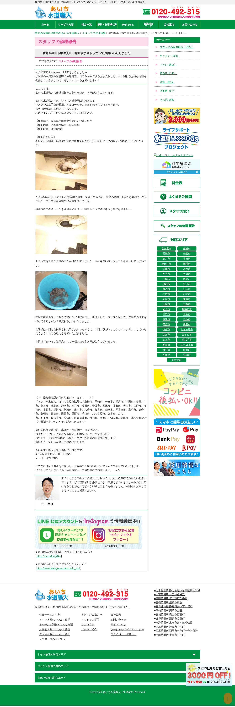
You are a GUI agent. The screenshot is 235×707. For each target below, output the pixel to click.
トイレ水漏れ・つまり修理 (54, 619)
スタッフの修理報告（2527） (177, 47)
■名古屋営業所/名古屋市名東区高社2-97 (177, 590)
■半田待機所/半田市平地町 (169, 634)
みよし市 (187, 334)
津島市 (166, 268)
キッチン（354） (169, 55)
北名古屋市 (187, 329)
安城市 (166, 279)
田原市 (166, 324)
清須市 (166, 329)
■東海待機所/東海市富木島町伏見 (173, 622)
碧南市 (186, 268)
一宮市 (186, 253)
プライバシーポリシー (123, 634)
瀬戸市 (166, 258)
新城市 (166, 299)
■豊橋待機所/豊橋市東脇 (168, 602)
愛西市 (186, 324)
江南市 (186, 289)
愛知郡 (166, 344)
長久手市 (187, 339)
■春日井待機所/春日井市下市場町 (173, 606)
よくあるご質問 (90, 619)
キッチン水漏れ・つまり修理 (56, 624)
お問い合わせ (118, 619)
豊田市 (186, 273)
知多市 (186, 304)
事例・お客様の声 (91, 614)
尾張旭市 (187, 309)
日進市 (186, 319)
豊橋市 (186, 248)
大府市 (166, 304)
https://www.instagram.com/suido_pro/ (58, 568)
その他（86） (167, 99)
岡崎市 (166, 253)
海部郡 (186, 349)
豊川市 (186, 263)
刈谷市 (166, 273)
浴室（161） (167, 82)
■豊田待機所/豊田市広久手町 (170, 598)
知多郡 (166, 355)
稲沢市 (186, 294)
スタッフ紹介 (89, 629)
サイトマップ (118, 624)
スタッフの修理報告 (94, 33)
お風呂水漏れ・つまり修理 (54, 629)
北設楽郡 (176, 359)
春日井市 (166, 263)
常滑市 (166, 289)
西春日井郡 (187, 344)
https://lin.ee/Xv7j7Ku (48, 556)
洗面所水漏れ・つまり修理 (54, 634)
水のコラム (87, 624)
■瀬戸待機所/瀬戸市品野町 (169, 618)
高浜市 (166, 314)
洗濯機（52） (167, 91)
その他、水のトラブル (52, 639)
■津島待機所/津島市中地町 (169, 626)
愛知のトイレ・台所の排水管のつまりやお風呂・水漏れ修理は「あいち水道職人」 (82, 606)
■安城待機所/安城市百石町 (169, 614)
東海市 (186, 299)
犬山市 (186, 284)
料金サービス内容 (49, 614)
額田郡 (186, 355)
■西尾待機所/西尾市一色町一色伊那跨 (176, 630)
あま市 (166, 339)
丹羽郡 (166, 349)
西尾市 (186, 279)
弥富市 (166, 334)
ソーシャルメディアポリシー (127, 629)
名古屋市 (166, 248)
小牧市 (166, 294)
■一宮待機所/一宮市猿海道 (169, 594)
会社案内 (116, 614)
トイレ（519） (168, 64)
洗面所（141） (168, 73)
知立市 (166, 309)
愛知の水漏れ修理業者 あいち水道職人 (57, 33)
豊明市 (166, 319)
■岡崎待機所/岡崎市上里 (168, 610)
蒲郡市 (166, 284)
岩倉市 (186, 314)
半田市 (186, 258)
